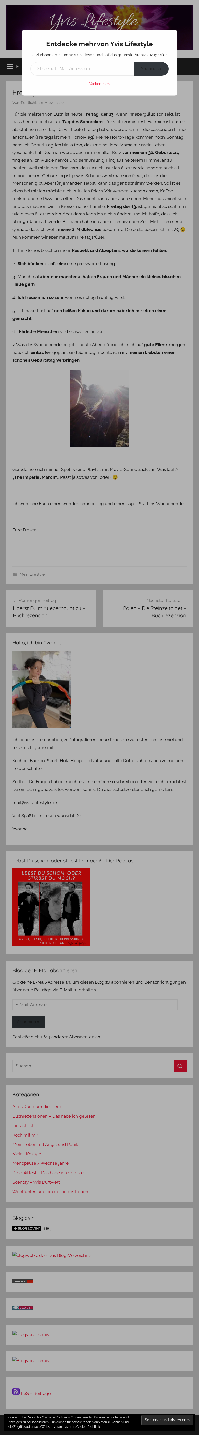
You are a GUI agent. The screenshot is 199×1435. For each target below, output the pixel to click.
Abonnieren (151, 68)
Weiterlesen (99, 84)
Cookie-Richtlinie (88, 1427)
